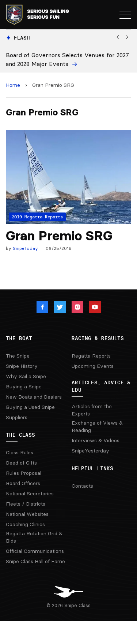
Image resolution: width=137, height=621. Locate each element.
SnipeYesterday (90, 450)
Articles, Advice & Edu (101, 386)
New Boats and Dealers (34, 396)
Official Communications (35, 551)
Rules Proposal (23, 473)
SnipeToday (24, 248)
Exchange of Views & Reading (97, 426)
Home (13, 85)
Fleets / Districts (25, 503)
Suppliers (16, 417)
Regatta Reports (91, 355)
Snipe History (22, 366)
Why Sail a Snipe (26, 376)
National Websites (27, 514)
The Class (20, 435)
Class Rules (19, 452)
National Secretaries (30, 493)
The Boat (19, 338)
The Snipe (18, 355)
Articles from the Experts (92, 410)
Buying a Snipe (24, 386)
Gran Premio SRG (59, 236)
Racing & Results (98, 338)
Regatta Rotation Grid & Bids (34, 537)
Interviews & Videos (95, 440)
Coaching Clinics (25, 524)
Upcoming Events (93, 366)
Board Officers (23, 483)
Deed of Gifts (21, 462)
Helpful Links (92, 468)
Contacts (82, 486)
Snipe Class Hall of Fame (35, 561)
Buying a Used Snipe (30, 407)
